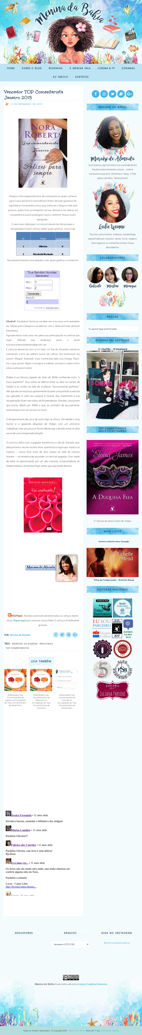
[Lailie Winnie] (112, 230)
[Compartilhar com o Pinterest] (68, 635)
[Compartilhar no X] (62, 635)
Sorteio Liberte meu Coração (114, 541)
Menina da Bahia (77, 1030)
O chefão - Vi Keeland (112, 349)
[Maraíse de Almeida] (112, 160)
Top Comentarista (17, 647)
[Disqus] (42, 763)
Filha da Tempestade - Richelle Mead (114, 580)
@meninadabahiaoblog (117, 942)
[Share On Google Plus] (75, 635)
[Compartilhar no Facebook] (56, 635)
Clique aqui (19, 620)
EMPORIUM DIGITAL (110, 1030)
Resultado (46, 643)
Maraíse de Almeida (25, 643)
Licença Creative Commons (92, 984)
